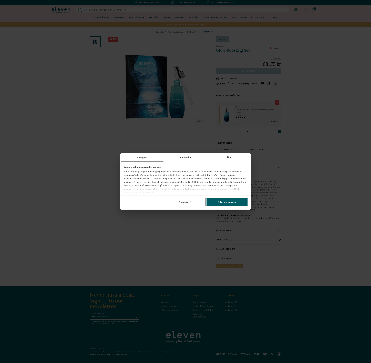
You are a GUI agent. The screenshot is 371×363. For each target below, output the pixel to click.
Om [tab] (229, 157)
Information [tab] (185, 157)
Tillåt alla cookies (227, 202)
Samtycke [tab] (142, 157)
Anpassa (183, 202)
